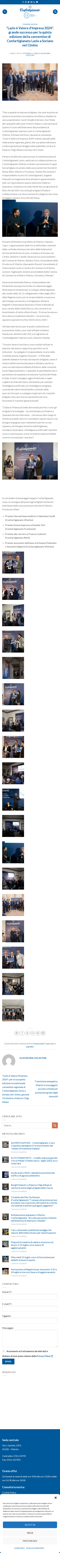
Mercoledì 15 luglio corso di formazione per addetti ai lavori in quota (33, 1258)
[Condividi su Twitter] (27, 1033)
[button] (55, 1497)
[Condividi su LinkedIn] (43, 1033)
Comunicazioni (30, 24)
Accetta (30, 1524)
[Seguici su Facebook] (23, 2)
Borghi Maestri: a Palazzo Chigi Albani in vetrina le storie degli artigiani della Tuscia (32, 1186)
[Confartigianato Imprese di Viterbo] (30, 11)
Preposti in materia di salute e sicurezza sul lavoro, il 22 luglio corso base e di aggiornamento (32, 1245)
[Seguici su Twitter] (28, 2)
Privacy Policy (43, 1356)
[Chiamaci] (34, 2)
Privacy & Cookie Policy (35, 1548)
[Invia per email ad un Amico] (32, 1033)
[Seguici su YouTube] (37, 2)
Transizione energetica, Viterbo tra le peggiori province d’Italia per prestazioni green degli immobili (46, 1089)
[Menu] (4, 11)
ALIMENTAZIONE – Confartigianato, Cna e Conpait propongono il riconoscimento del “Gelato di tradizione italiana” (33, 1145)
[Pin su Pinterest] (38, 1033)
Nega (30, 1532)
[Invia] (55, 1125)
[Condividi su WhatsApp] (16, 1033)
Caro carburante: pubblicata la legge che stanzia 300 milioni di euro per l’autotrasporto (33, 1231)
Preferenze (30, 1541)
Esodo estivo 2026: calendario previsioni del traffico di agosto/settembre (33, 1174)
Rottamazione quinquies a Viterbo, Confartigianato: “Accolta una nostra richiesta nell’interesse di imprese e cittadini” (33, 1217)
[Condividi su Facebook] (22, 1033)
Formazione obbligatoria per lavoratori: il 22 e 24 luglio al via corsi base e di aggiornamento (34, 1270)
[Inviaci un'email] (31, 2)
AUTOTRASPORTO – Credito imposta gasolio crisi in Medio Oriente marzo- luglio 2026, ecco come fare (34, 1160)
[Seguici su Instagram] (26, 2)
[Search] (55, 11)
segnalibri (30, 1046)
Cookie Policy (19, 1548)
